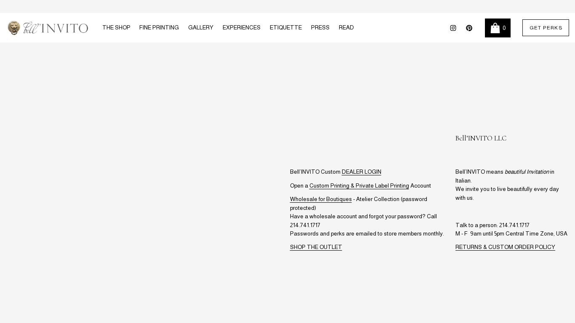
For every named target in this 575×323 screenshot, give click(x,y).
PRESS (320, 27)
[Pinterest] (469, 28)
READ (346, 27)
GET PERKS (546, 28)
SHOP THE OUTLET (316, 247)
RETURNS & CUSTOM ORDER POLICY (505, 247)
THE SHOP (116, 27)
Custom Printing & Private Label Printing (359, 186)
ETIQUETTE (286, 27)
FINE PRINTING (159, 27)
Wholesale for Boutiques (321, 199)
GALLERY (200, 27)
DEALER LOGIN (361, 172)
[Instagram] (453, 28)
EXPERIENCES (242, 27)
